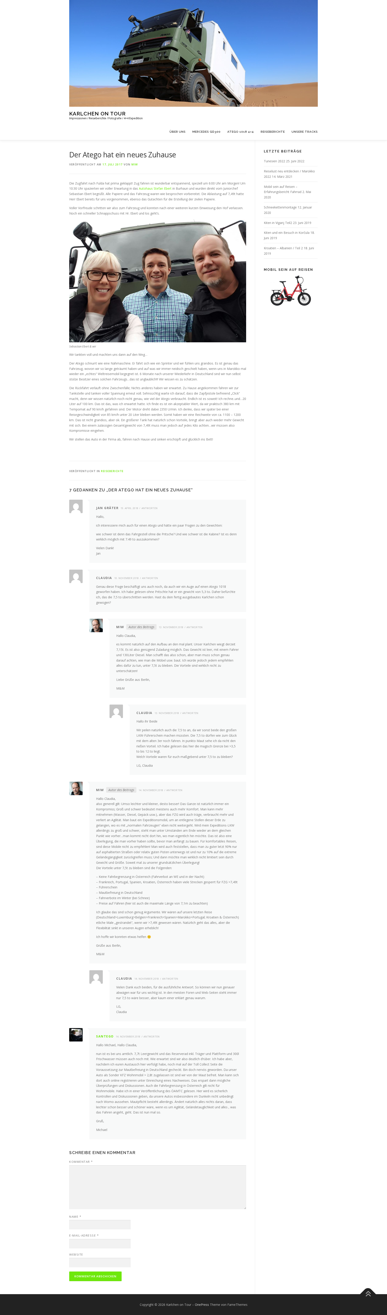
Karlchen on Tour (97, 114)
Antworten (150, 508)
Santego (105, 1036)
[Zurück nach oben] (368, 1294)
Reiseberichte (273, 131)
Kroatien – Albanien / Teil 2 (283, 248)
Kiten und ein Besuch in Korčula (287, 232)
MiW (134, 164)
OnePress (202, 1304)
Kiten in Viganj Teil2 (278, 223)
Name (75, 1217)
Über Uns (178, 131)
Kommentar (81, 1162)
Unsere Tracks (305, 131)
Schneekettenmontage (280, 207)
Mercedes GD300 (206, 131)
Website (76, 1254)
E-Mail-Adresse (84, 1235)
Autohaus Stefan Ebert (155, 188)
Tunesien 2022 (274, 161)
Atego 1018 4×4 (240, 131)
